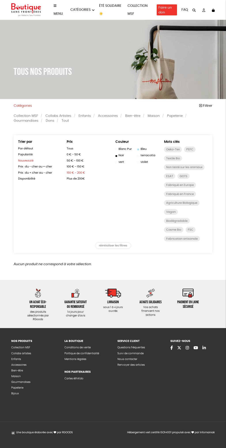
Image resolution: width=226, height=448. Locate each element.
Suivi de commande (130, 353)
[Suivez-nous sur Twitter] (179, 348)
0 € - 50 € (74, 154)
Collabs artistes (21, 353)
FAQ (184, 9)
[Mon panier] (213, 9)
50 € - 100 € (75, 160)
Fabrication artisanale (182, 238)
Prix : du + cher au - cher (35, 172)
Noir (121, 155)
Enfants (85, 116)
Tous (70, 148)
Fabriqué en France (180, 194)
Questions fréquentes (131, 347)
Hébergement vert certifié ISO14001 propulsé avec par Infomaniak (171, 432)
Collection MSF (26, 116)
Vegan (171, 212)
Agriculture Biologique (181, 203)
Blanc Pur (125, 149)
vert (121, 162)
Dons (50, 120)
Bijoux (15, 393)
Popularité (25, 154)
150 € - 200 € (76, 172)
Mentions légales (75, 359)
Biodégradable (177, 221)
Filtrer (207, 105)
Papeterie (175, 116)
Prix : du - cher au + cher (35, 166)
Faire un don (165, 10)
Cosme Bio (173, 229)
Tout (65, 120)
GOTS (183, 176)
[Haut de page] (217, 430)
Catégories (80, 9)
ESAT (169, 176)
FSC (190, 229)
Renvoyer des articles (131, 365)
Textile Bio (173, 158)
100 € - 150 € (76, 166)
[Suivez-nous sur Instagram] (187, 348)
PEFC (189, 149)
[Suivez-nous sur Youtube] (196, 348)
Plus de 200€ (76, 178)
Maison (154, 116)
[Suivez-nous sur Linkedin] (204, 348)
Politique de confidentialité (81, 353)
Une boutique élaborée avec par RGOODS (44, 432)
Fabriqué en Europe (180, 185)
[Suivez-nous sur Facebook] (171, 348)
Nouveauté (26, 160)
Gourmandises (26, 120)
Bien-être (132, 116)
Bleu (144, 149)
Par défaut (25, 148)
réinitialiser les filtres (113, 245)
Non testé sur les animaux (184, 167)
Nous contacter (127, 359)
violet (144, 162)
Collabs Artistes (58, 116)
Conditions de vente (77, 347)
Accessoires (108, 116)
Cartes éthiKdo (73, 378)
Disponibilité (26, 178)
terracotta (148, 155)
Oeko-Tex (173, 149)
